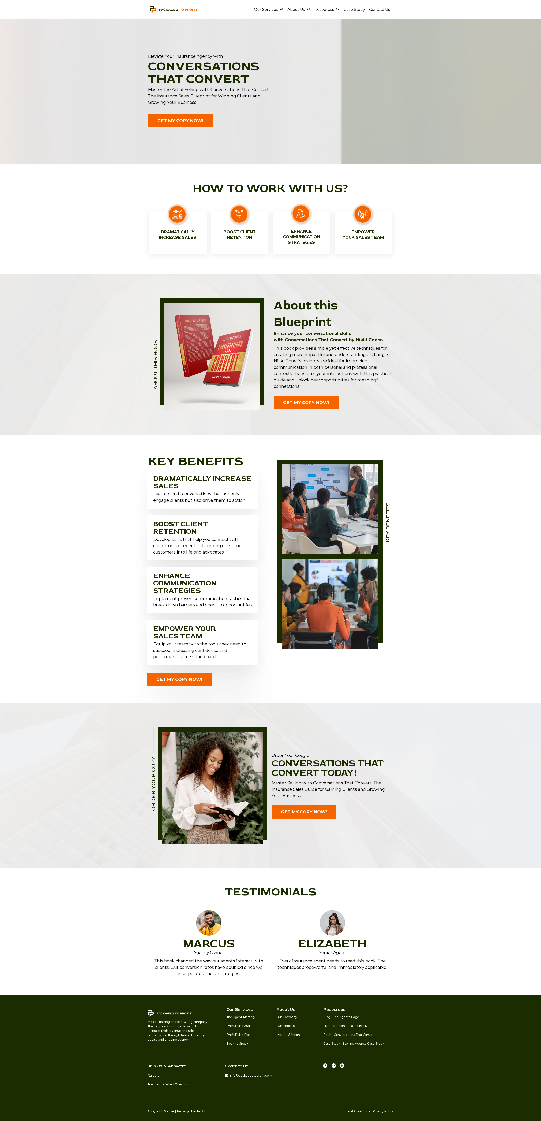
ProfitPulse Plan (239, 1035)
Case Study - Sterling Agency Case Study (353, 1044)
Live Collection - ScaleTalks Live (346, 1026)
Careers (153, 1075)
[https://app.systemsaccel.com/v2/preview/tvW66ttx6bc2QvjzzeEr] (174, 9)
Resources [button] (324, 9)
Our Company (286, 1017)
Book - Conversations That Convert (349, 1035)
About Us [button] (296, 9)
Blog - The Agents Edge (341, 1017)
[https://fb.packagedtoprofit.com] (325, 1065)
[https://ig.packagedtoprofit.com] (334, 1065)
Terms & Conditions (355, 1111)
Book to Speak (237, 1044)
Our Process (285, 1026)
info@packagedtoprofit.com (251, 1075)
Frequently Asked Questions (169, 1084)
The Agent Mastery (241, 1017)
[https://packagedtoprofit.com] (177, 1013)
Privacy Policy (383, 1111)
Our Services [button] (266, 9)
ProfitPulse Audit (239, 1026)
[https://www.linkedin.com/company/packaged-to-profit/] (342, 1065)
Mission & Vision (288, 1035)
